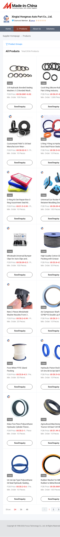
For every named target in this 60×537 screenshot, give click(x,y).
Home (8, 28)
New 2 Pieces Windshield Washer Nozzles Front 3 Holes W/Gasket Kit (17, 314)
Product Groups (15, 44)
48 (27, 509)
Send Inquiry (19, 106)
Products (23, 28)
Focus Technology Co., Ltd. (35, 526)
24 (15, 509)
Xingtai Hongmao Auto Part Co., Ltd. (32, 16)
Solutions (50, 28)
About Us (37, 28)
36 (21, 509)
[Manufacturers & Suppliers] (20, 5)
